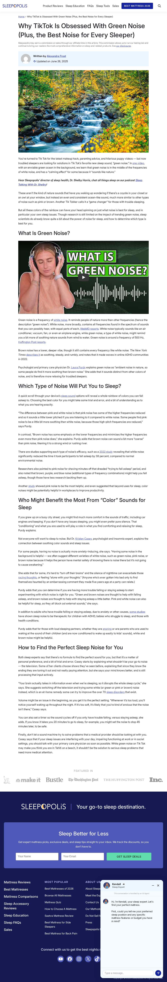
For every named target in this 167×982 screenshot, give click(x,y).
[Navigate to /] (43, 807)
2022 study (106, 451)
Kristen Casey (83, 538)
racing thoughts (27, 577)
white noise (60, 320)
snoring (107, 628)
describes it (33, 354)
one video (138, 163)
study (31, 486)
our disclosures (123, 46)
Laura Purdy (78, 367)
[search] (159, 6)
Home (21, 16)
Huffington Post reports (32, 342)
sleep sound (68, 395)
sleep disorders (115, 692)
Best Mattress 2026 (137, 5)
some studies (137, 611)
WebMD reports (89, 328)
